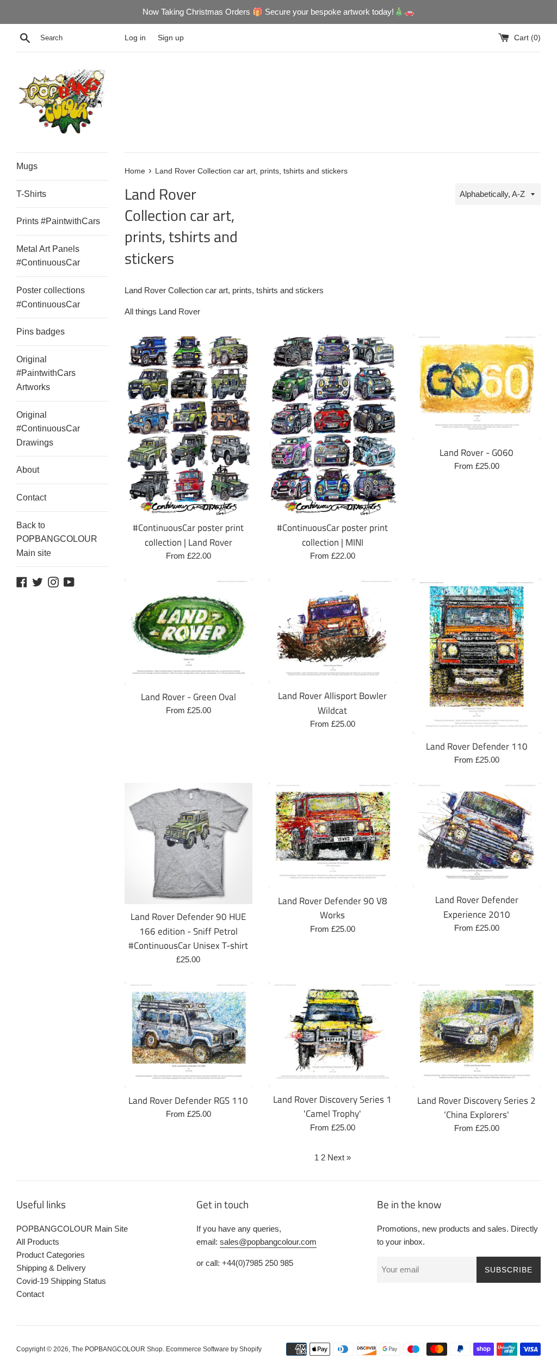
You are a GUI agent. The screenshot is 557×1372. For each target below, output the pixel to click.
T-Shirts (31, 194)
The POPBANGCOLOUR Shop (117, 1349)
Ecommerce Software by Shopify (214, 1349)
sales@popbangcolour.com (268, 1241)
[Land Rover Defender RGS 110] (188, 1035)
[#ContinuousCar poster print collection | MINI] (333, 425)
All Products (37, 1241)
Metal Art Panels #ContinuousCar (48, 256)
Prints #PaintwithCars (58, 221)
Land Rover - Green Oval (188, 696)
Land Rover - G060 (476, 452)
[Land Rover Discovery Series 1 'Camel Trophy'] (333, 1034)
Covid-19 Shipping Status (61, 1281)
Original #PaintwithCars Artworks (46, 373)
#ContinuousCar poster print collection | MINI (332, 534)
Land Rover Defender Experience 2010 (476, 906)
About (27, 469)
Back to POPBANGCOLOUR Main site (56, 539)
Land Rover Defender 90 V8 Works (332, 908)
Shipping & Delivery (51, 1267)
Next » (339, 1157)
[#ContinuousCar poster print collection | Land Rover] (188, 425)
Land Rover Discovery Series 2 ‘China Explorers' (476, 1107)
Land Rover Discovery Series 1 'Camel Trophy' (332, 1106)
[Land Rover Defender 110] (477, 656)
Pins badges (40, 331)
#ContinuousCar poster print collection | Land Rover (188, 534)
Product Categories (50, 1254)
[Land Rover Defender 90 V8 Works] (333, 835)
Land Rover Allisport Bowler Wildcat (332, 702)
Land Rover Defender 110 (477, 746)
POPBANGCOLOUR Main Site (72, 1228)
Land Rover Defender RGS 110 (188, 1100)
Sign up (171, 38)
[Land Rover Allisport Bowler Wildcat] (333, 631)
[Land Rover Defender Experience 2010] (477, 835)
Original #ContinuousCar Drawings (48, 428)
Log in (135, 38)
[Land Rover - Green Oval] (188, 631)
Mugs (27, 166)
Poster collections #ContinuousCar (50, 297)
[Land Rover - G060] (477, 387)
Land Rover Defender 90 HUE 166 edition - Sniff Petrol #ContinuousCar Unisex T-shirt (188, 931)
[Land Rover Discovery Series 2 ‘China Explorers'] (477, 1035)
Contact (31, 497)
